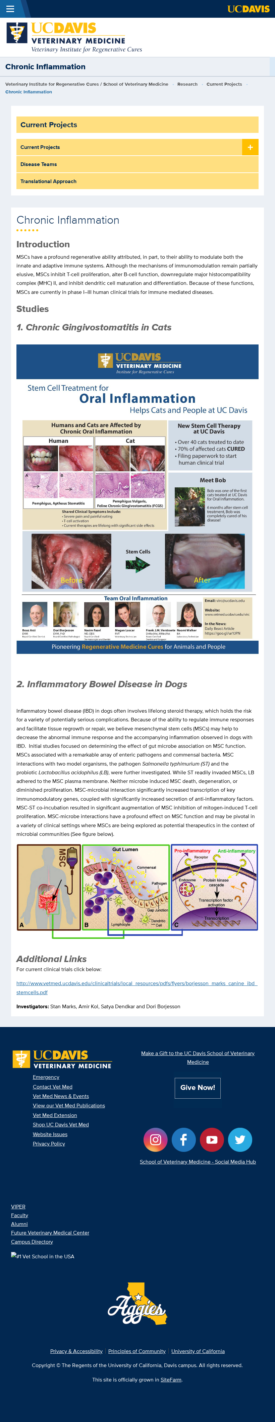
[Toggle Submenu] (250, 147)
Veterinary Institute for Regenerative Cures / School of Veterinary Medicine (86, 84)
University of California (198, 1351)
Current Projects (224, 84)
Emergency (46, 1077)
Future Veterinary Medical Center (50, 1233)
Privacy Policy (49, 1143)
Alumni (19, 1224)
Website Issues (50, 1134)
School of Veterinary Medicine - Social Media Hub (198, 1162)
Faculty (19, 1215)
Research (187, 84)
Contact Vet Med (52, 1087)
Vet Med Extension (55, 1115)
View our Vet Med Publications (69, 1105)
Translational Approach (48, 181)
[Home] (74, 37)
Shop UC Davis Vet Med (61, 1124)
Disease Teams (38, 164)
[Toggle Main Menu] (10, 9)
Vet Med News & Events (61, 1096)
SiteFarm (171, 1379)
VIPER (18, 1206)
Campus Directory (32, 1242)
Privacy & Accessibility (76, 1351)
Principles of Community (137, 1351)
